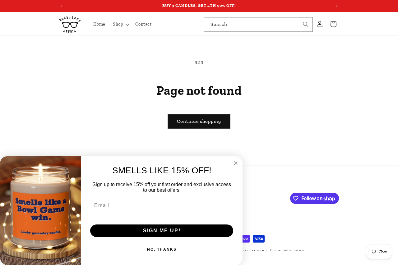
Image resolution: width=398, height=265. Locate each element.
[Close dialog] (235, 163)
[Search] (305, 24)
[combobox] (258, 24)
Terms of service (250, 250)
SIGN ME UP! (162, 230)
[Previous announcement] (61, 6)
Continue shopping (199, 121)
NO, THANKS (162, 249)
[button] (120, 24)
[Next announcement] (337, 6)
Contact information (287, 250)
